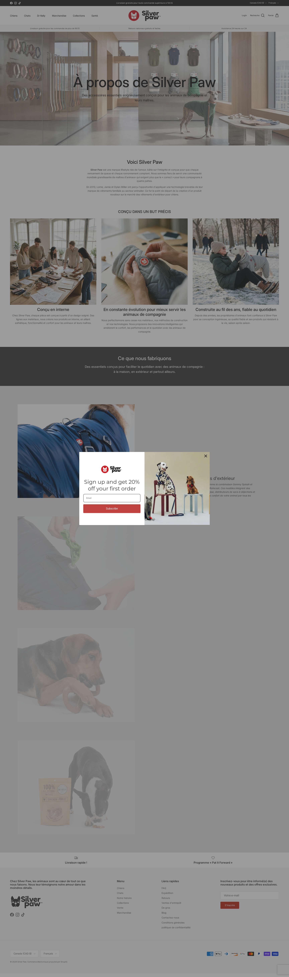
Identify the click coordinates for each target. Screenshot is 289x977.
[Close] (206, 456)
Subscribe (112, 508)
